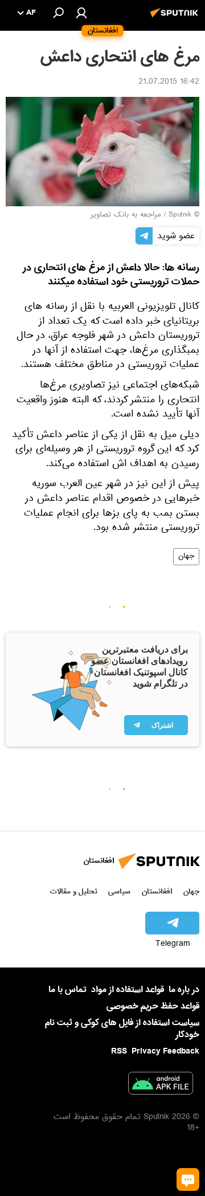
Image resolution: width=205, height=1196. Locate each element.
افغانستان (157, 891)
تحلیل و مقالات (73, 891)
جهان (186, 557)
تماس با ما (67, 990)
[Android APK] (160, 1085)
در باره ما (184, 990)
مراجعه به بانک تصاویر (126, 215)
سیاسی (119, 891)
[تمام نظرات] (188, 1179)
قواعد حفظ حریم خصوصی (152, 1006)
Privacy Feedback (165, 1051)
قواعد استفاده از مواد (127, 990)
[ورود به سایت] (81, 12)
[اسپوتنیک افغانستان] (175, 19)
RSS (119, 1051)
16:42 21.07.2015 (168, 83)
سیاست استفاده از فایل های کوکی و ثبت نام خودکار (122, 1029)
